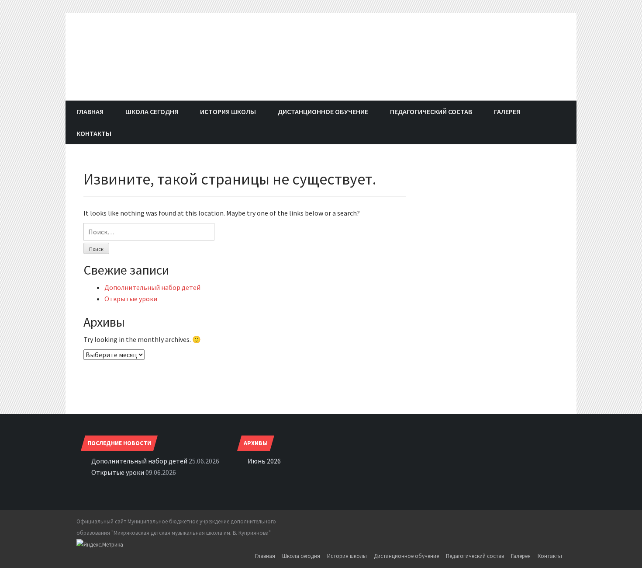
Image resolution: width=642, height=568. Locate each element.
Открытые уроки (130, 298)
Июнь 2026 (264, 460)
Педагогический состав (431, 111)
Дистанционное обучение (323, 111)
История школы (228, 111)
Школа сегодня (151, 111)
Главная (90, 111)
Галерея (507, 111)
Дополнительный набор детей (152, 287)
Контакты (93, 133)
